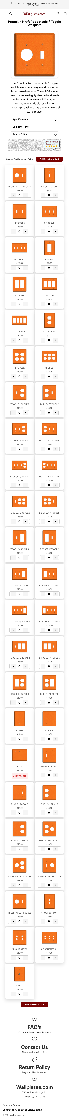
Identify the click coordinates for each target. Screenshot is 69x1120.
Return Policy (20, 134)
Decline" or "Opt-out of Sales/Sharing (22, 1109)
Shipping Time (21, 126)
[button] (20, 175)
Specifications (21, 119)
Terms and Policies (11, 1105)
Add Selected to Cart (49, 159)
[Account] (58, 13)
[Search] (10, 13)
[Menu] (3, 13)
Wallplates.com (17, 1115)
